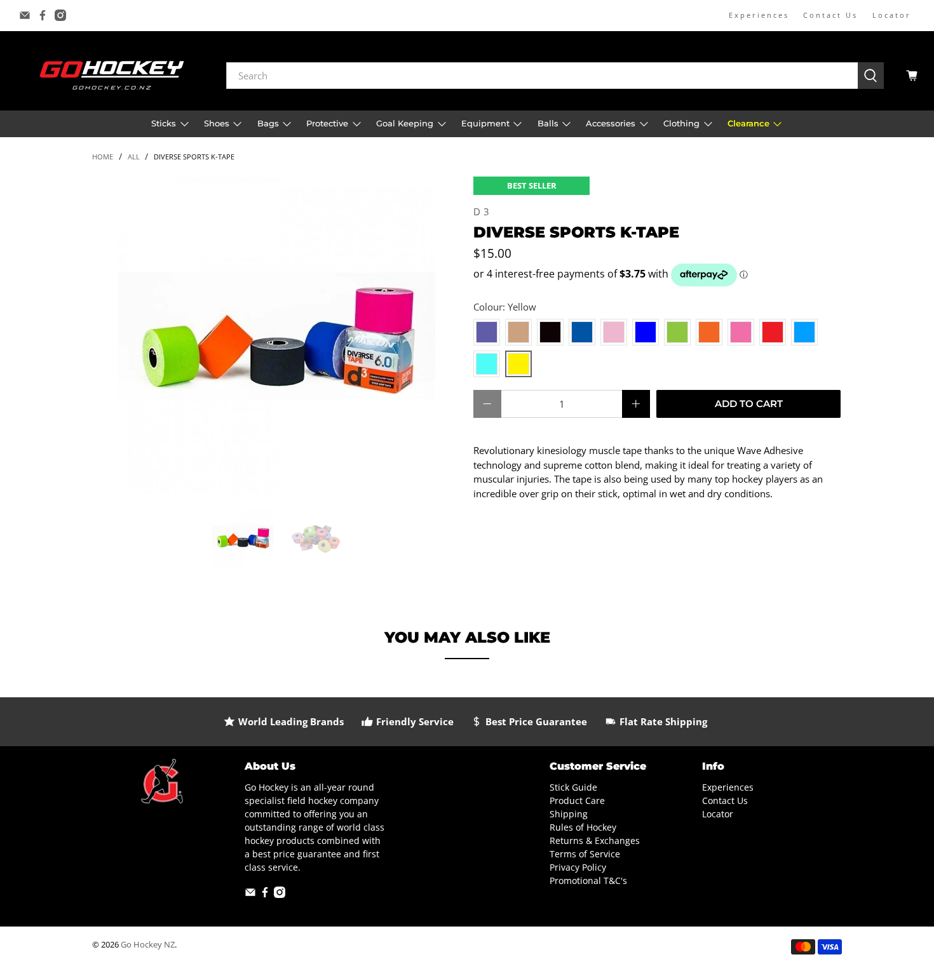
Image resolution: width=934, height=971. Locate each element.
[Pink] (741, 332)
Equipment (485, 123)
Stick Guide (573, 787)
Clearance (748, 123)
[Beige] (518, 332)
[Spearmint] (486, 364)
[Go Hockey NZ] (112, 75)
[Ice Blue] (645, 332)
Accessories (610, 123)
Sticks (163, 123)
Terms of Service (585, 854)
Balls (548, 123)
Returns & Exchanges (595, 840)
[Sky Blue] (804, 332)
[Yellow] (518, 364)
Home (102, 156)
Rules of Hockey (583, 827)
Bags (268, 123)
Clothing (681, 123)
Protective (327, 123)
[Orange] (709, 332)
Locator (891, 15)
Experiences (759, 15)
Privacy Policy (578, 867)
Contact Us (830, 15)
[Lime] (677, 332)
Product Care (577, 800)
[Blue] (582, 332)
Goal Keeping (404, 123)
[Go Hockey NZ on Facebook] (42, 15)
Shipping (569, 814)
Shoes (216, 123)
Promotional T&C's (588, 880)
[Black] (550, 332)
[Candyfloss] (613, 332)
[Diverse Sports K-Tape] (276, 335)
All (134, 156)
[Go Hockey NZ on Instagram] (60, 15)
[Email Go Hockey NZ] (24, 15)
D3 (482, 211)
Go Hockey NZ (148, 944)
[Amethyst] (486, 332)
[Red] (772, 332)
